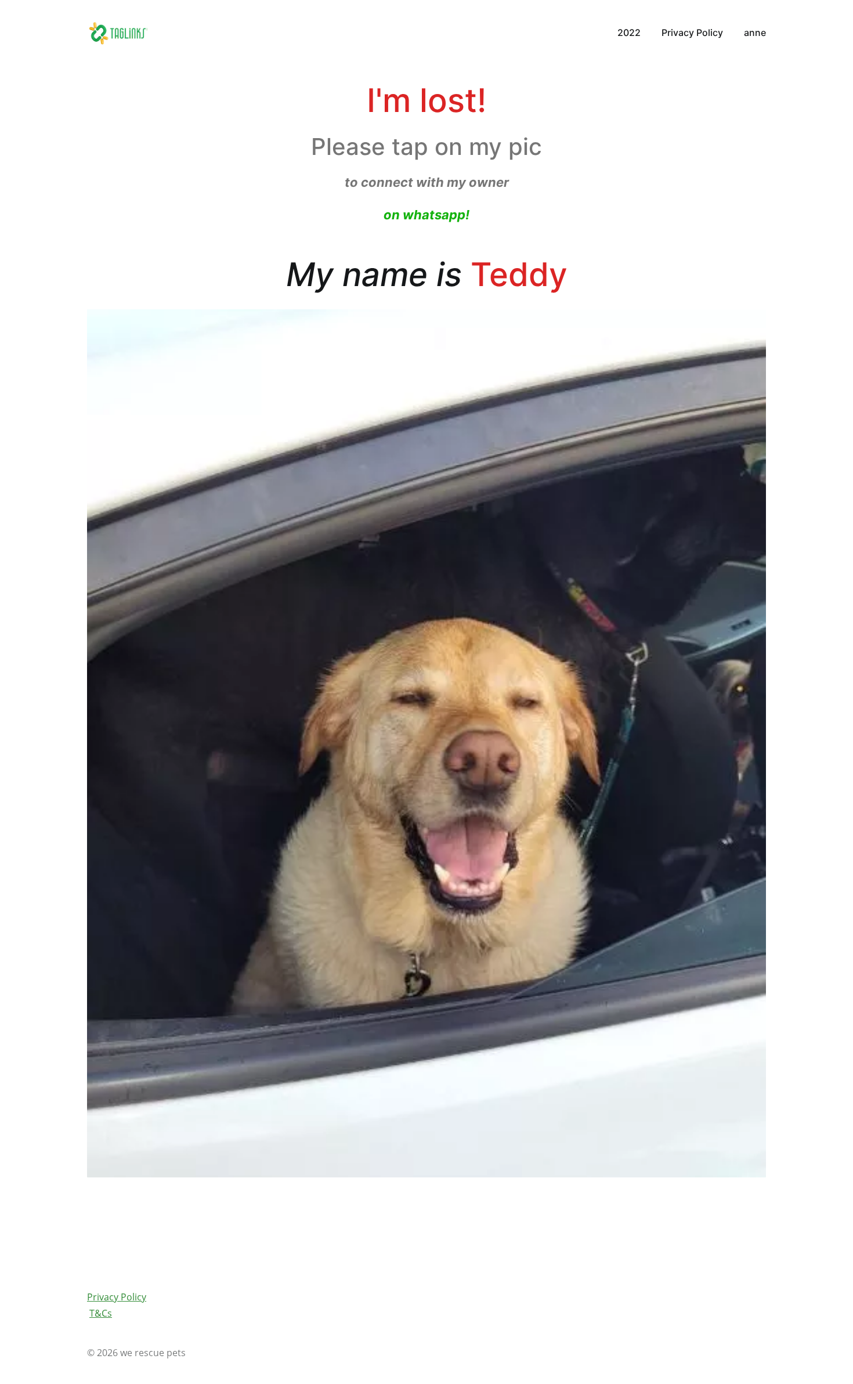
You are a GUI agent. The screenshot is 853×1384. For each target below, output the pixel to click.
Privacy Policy (116, 1297)
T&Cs (100, 1313)
